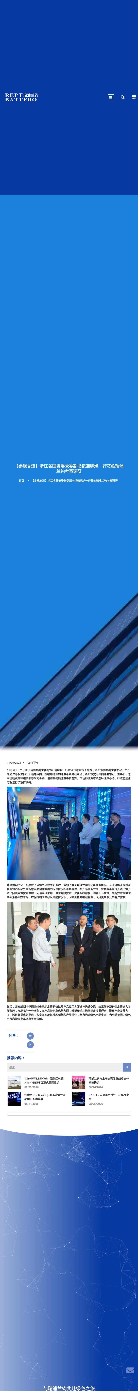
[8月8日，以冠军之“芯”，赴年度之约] (78, 1099)
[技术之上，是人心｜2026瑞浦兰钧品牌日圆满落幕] (14, 1099)
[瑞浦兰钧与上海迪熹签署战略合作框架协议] (78, 1082)
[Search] (127, 1067)
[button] (111, 97)
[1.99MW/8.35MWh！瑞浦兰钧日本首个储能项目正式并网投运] (14, 1082)
